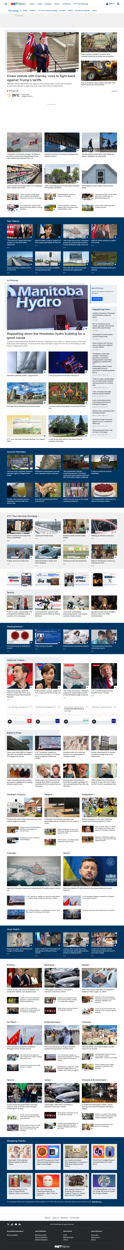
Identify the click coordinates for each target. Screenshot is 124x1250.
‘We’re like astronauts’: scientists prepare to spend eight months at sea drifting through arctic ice (76, 243)
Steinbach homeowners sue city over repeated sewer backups (47, 472)
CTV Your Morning (81, 4)
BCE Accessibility (12, 1235)
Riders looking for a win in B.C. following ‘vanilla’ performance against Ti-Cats (68, 831)
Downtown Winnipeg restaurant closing (103, 269)
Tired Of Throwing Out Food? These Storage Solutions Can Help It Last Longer (48, 1162)
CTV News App (74, 1217)
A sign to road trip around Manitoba (101, 472)
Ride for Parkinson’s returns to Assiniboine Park (103, 562)
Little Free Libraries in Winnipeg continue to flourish (75, 500)
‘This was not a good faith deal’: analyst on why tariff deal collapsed (19, 243)
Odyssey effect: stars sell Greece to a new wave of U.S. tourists (98, 1048)
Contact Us (55, 1217)
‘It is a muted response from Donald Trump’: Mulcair (102, 692)
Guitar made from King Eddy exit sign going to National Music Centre (47, 951)
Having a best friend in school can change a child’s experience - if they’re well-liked (106, 1055)
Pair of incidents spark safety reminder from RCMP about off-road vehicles (98, 84)
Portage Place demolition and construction (23, 406)
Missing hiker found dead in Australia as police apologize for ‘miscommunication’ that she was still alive (76, 783)
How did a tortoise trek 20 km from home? (46, 500)
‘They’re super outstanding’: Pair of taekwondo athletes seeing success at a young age (30, 196)
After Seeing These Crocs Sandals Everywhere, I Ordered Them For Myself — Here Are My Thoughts (76, 1192)
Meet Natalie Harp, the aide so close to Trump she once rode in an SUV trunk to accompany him (103, 782)
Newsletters (64, 1217)
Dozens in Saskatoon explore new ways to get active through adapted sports (105, 838)
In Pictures (66, 4)
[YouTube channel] (16, 1224)
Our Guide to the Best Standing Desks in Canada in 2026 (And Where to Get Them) (76, 1163)
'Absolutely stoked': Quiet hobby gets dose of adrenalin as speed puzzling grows (106, 196)
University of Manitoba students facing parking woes (47, 269)
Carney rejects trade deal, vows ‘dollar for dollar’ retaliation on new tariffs (98, 155)
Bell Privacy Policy (41, 1235)
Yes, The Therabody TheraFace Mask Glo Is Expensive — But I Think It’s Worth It (47, 1192)
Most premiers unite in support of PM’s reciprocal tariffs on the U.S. (48, 242)
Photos (70, 10)
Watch (56, 4)
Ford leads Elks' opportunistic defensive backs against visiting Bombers (31, 207)
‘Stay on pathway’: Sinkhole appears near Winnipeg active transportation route (68, 207)
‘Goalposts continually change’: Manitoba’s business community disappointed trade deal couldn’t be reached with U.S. (23, 156)
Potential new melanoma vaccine (76, 646)
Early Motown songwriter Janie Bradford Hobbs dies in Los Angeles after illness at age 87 (68, 1068)
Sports (94, 10)
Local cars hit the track (44, 536)
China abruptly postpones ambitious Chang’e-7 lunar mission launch (21, 1048)
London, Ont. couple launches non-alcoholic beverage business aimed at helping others (76, 951)
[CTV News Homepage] (18, 4)
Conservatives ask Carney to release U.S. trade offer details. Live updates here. (23, 991)
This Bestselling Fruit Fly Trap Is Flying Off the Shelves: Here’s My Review (19, 1191)
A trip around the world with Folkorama (64, 375)
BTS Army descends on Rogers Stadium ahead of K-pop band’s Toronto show (59, 1048)
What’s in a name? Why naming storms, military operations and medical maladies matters (105, 1115)
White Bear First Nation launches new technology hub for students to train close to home (61, 821)
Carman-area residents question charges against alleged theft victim (20, 473)
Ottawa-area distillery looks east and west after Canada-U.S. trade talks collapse (67, 999)
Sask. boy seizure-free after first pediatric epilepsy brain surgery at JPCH (98, 991)
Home (32, 4)
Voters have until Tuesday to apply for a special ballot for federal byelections (30, 999)
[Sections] (6, 4)
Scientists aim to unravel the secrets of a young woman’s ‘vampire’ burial (74, 754)
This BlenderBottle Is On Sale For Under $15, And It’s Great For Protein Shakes (104, 1191)
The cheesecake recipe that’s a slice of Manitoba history (103, 500)
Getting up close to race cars (102, 536)
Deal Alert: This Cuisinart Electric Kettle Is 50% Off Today (18, 1162)
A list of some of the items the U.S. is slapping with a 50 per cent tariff (24, 187)
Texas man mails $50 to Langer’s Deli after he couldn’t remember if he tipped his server (20, 754)
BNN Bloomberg (68, 1237)
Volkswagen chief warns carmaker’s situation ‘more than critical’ (58, 991)
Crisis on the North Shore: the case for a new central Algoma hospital (24, 820)
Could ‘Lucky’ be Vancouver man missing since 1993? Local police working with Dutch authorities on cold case (48, 783)
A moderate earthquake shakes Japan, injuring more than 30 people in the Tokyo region (97, 1107)
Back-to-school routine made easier (74, 537)
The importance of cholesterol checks (18, 647)
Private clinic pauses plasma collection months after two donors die (18, 501)
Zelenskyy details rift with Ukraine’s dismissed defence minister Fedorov (87, 889)
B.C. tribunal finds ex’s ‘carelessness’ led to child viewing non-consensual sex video (43, 911)
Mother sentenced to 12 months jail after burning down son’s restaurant (103, 754)
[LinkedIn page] (20, 1224)
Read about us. (97, 1201)
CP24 (65, 1235)
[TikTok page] (12, 1224)
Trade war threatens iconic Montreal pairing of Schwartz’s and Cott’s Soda (103, 951)
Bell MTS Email (97, 288)
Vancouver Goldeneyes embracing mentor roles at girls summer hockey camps (75, 614)
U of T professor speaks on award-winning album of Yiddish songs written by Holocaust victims (47, 755)
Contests (63, 10)
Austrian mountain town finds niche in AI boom (98, 910)
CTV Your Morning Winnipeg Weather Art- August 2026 (26, 440)
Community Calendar (82, 10)
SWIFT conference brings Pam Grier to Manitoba (19, 537)
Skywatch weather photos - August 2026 (22, 375)
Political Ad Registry (41, 1239)
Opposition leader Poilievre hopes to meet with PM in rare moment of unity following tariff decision (19, 694)
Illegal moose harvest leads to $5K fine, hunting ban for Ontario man (30, 829)
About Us (47, 1217)
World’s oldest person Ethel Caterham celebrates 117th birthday (104, 1066)
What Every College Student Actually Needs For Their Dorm (104, 1162)
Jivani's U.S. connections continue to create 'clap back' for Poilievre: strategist (30, 1010)
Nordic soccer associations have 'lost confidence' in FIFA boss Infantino (30, 1116)
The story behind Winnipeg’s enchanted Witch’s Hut (67, 407)
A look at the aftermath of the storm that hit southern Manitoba (65, 440)
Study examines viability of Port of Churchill (19, 269)
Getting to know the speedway (74, 561)
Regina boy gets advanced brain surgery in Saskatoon (19, 950)
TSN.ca (65, 1239)
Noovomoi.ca (95, 1237)
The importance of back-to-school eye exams (101, 647)
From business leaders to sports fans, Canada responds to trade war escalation (97, 55)
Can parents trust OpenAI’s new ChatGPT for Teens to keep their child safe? (31, 1056)
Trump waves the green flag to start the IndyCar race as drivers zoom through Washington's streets (22, 1107)
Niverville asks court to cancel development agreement (74, 269)
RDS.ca (93, 1239)
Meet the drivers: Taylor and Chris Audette (46, 562)
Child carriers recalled (43, 646)
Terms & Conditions (41, 1237)
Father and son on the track (18, 561)
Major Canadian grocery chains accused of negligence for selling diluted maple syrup (19, 782)
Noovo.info (94, 1235)
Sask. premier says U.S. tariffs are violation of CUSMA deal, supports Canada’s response (105, 828)
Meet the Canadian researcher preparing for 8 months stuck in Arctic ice (34, 889)
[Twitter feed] (8, 1224)
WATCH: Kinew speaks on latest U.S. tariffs (103, 242)
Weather (33, 10)
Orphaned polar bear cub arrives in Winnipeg (66, 195)
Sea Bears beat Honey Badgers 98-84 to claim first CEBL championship (103, 614)
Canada (48, 4)
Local (39, 4)
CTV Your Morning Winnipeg (47, 10)
